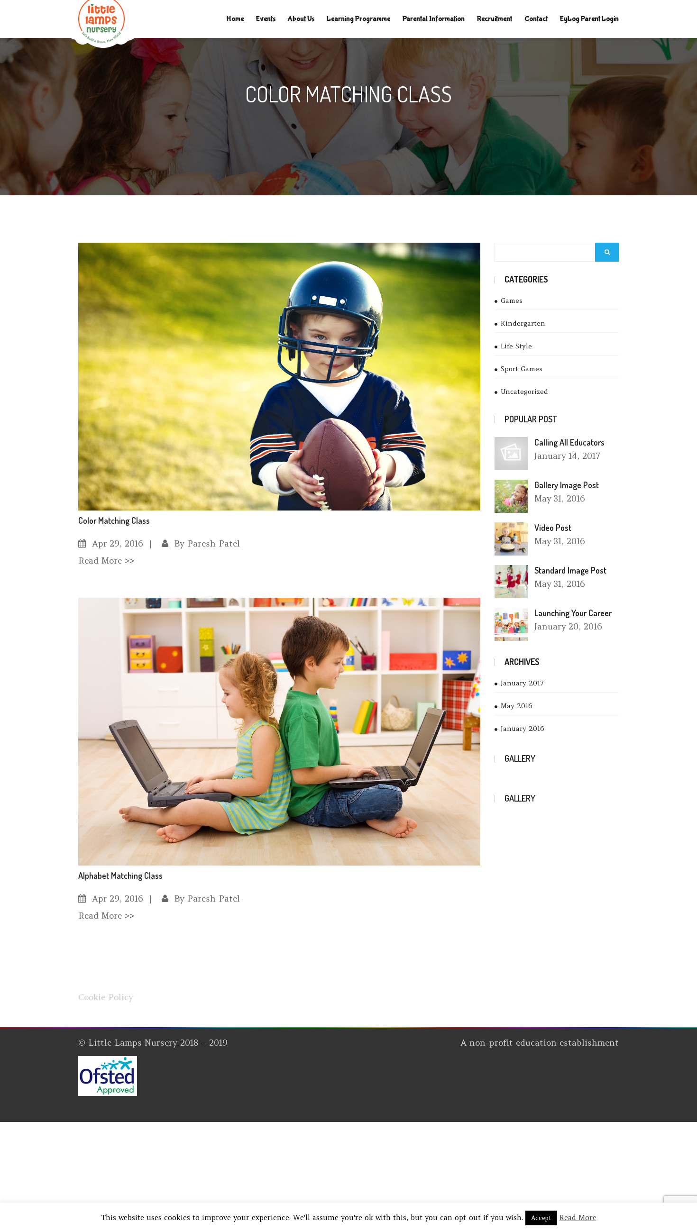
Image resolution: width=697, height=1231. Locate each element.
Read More (577, 1217)
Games (512, 300)
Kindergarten (523, 323)
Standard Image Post (570, 570)
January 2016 (522, 728)
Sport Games (521, 369)
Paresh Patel (213, 543)
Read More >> (106, 560)
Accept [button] (541, 1218)
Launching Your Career (573, 613)
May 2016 (516, 706)
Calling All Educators (569, 442)
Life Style (516, 346)
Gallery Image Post (566, 485)
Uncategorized (524, 391)
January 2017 (522, 683)
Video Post (552, 527)
